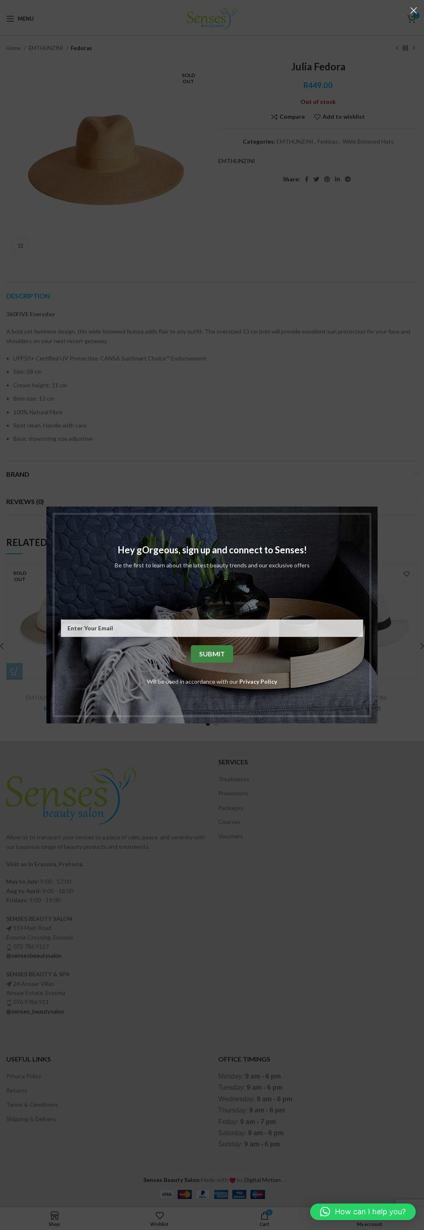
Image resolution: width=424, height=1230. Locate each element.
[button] (363, 1212)
